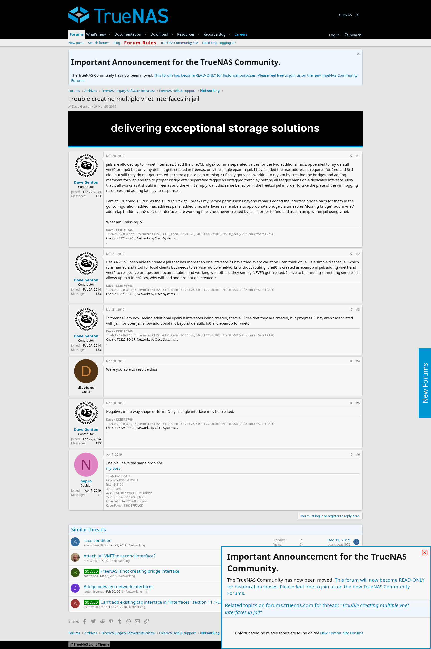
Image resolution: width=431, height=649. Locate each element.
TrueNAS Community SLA (179, 42)
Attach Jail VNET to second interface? (119, 556)
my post (113, 468)
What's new (96, 34)
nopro (86, 480)
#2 (358, 254)
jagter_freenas (94, 591)
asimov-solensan (95, 607)
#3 (358, 309)
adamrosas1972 (95, 545)
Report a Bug (214, 34)
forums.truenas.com (289, 605)
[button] (109, 34)
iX (357, 14)
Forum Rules (140, 43)
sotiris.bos (91, 576)
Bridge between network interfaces (118, 586)
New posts (76, 42)
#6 (358, 454)
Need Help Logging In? (219, 42)
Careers (240, 34)
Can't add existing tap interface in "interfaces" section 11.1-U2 (161, 602)
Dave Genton (81, 106)
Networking (137, 545)
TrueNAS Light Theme (91, 644)
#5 (358, 403)
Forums (77, 34)
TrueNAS (344, 14)
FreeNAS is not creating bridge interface (139, 571)
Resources (186, 34)
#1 (358, 156)
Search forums (98, 42)
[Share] (351, 156)
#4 (358, 361)
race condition (98, 540)
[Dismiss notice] (358, 54)
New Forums (425, 383)
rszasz (88, 561)
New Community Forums (341, 632)
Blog (116, 42)
